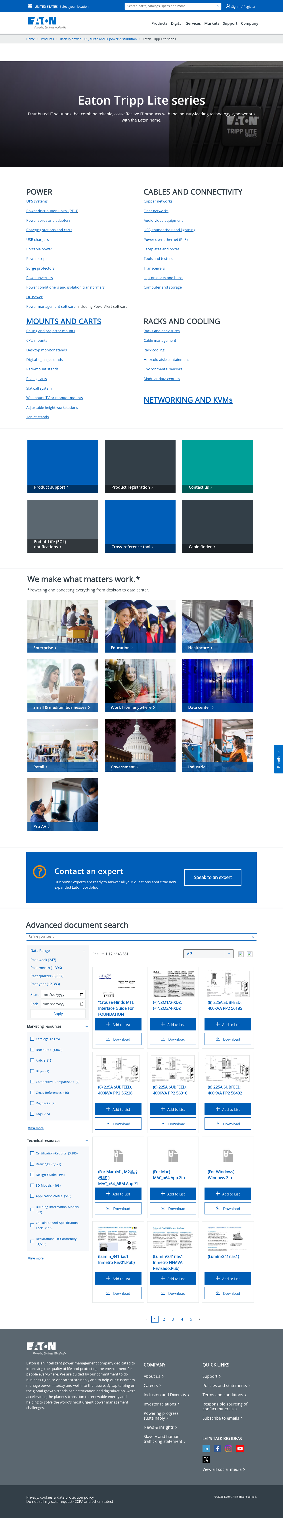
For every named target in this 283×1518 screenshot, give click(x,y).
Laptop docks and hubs (163, 277)
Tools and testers (158, 258)
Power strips (36, 258)
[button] (278, 759)
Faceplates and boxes (162, 249)
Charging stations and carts (49, 229)
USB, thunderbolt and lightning (169, 229)
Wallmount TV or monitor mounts (54, 397)
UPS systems (37, 201)
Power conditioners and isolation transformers (65, 287)
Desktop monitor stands (46, 350)
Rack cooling (154, 350)
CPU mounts (36, 340)
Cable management (160, 340)
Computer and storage (163, 287)
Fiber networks (156, 210)
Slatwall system (39, 388)
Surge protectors (40, 268)
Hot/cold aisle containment (166, 359)
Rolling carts (36, 378)
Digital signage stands (44, 359)
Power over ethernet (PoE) (166, 239)
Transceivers (154, 268)
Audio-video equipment (163, 220)
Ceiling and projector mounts (50, 330)
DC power (34, 297)
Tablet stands (37, 417)
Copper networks (158, 201)
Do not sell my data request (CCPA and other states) (69, 1501)
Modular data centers (162, 378)
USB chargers (37, 239)
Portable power (39, 249)
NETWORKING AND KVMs (188, 400)
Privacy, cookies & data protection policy (60, 1497)
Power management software (51, 306)
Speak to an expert (213, 877)
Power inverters (39, 277)
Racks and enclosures (162, 330)
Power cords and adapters (48, 220)
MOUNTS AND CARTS (63, 321)
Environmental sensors (163, 369)
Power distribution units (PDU (51, 210)
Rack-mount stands (42, 369)
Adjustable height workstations (52, 407)
